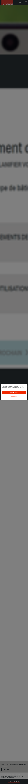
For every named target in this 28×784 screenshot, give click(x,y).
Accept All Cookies (14, 392)
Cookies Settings (13, 396)
